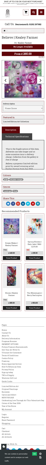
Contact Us (6, 333)
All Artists (6, 434)
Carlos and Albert (9, 395)
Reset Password (8, 420)
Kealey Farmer (25, 43)
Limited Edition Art (10, 386)
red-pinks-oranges (16, 179)
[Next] (40, 80)
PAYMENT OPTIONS (10, 344)
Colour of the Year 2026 (11, 403)
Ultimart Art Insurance (11, 353)
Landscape (7, 191)
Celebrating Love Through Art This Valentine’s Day (23, 400)
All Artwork (7, 437)
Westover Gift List (9, 378)
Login (4, 414)
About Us (5, 336)
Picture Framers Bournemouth (15, 347)
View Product (11, 258)
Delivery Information (11, 338)
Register (5, 417)
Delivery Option (9, 104)
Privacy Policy (8, 369)
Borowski (6, 392)
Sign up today (7, 372)
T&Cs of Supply (8, 375)
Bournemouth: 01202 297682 (28, 24)
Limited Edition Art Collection (16, 121)
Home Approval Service (12, 364)
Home (4, 330)
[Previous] (5, 80)
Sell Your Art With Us (11, 350)
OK (34, 454)
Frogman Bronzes (9, 341)
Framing (5, 361)
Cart (3, 428)
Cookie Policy (7, 358)
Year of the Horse (9, 406)
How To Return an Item (11, 367)
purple (6, 179)
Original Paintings (10, 389)
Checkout (6, 431)
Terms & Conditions (10, 355)
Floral (15, 191)
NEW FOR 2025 (8, 397)
